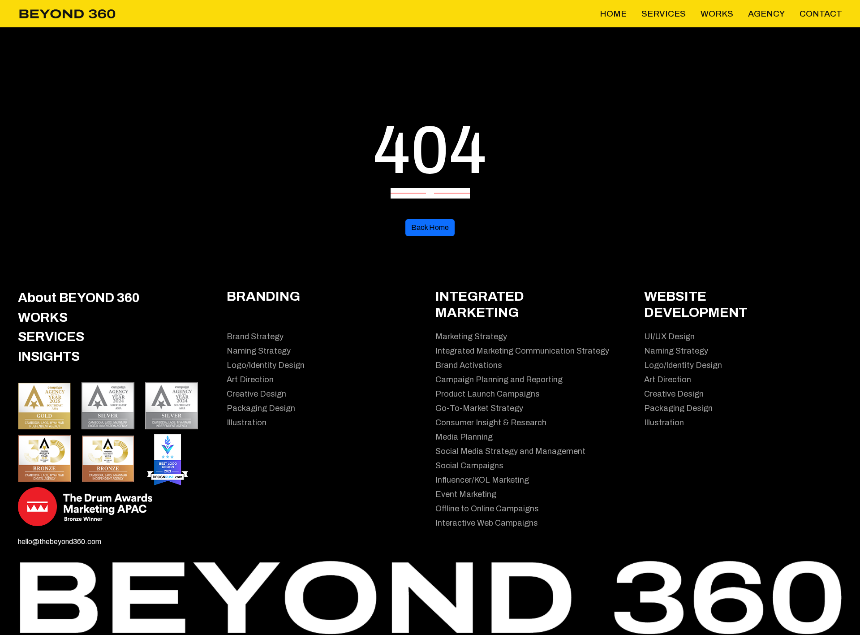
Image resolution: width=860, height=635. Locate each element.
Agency (766, 13)
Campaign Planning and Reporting (499, 379)
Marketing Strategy (471, 336)
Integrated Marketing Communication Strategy (522, 350)
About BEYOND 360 (79, 298)
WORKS (43, 317)
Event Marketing (465, 494)
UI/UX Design (669, 336)
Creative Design (256, 393)
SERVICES (51, 337)
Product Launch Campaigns (487, 393)
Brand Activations (468, 365)
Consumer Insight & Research (490, 422)
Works (717, 13)
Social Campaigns (469, 465)
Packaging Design (261, 408)
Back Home (430, 227)
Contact (821, 13)
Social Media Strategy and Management (510, 451)
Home (613, 13)
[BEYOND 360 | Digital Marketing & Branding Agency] (67, 13)
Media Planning (464, 436)
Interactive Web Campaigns (486, 522)
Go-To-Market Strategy (479, 408)
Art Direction (250, 379)
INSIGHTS (49, 356)
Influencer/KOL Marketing (482, 479)
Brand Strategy (255, 336)
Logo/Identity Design (266, 365)
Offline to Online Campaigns (487, 508)
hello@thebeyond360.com (59, 541)
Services (663, 13)
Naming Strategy (259, 350)
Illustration (247, 422)
